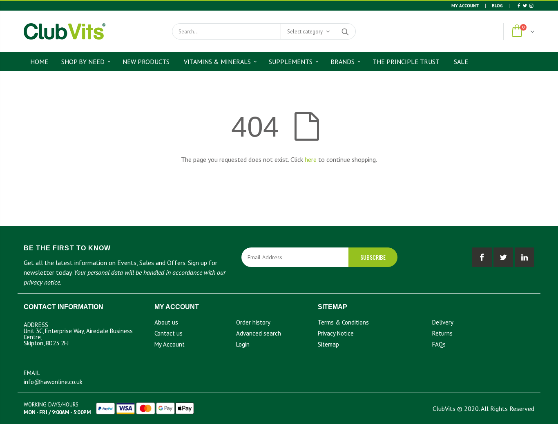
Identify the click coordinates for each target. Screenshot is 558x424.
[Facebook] (519, 6)
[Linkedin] (531, 6)
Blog (497, 6)
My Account (465, 6)
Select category (305, 31)
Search (345, 31)
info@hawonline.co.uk (53, 382)
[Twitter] (525, 6)
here (311, 159)
